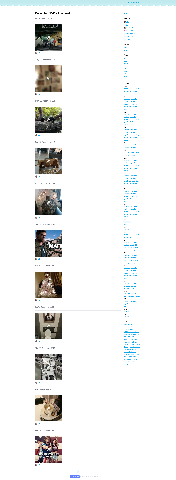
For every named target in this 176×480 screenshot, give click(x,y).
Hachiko (126, 352)
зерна (133, 332)
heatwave (131, 356)
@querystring (93, 476)
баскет (126, 361)
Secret (126, 50)
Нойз (125, 334)
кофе (125, 329)
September (133, 101)
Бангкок (127, 332)
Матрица (126, 347)
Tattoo (126, 76)
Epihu (134, 341)
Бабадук (131, 361)
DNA (129, 344)
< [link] (76, 472)
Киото (138, 347)
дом (137, 354)
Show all (128, 14)
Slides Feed (137, 2)
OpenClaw (133, 347)
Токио (137, 332)
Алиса (126, 359)
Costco (133, 344)
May (137, 88)
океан (125, 356)
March (129, 91)
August (126, 88)
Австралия (127, 336)
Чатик (132, 334)
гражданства (128, 364)
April (125, 91)
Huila (128, 334)
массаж (136, 334)
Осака (125, 342)
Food (125, 71)
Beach (125, 61)
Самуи (126, 349)
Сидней (129, 329)
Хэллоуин (127, 354)
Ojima (134, 329)
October (126, 101)
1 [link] (78, 472)
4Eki (39, 53)
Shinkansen (132, 352)
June (133, 88)
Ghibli (129, 342)
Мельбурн (128, 339)
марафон (135, 327)
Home (130, 2)
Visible (126, 47)
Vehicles (126, 79)
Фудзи (136, 356)
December (127, 99)
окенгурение (133, 359)
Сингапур (133, 354)
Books (125, 66)
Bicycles (126, 63)
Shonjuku (133, 336)
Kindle (134, 349)
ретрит (135, 339)
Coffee (126, 68)
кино (130, 349)
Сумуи (126, 344)
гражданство (128, 324)
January (126, 94)
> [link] (80, 472)
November (134, 99)
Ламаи (138, 344)
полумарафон (128, 327)
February (135, 91)
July (130, 88)
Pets (125, 73)
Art (124, 58)
